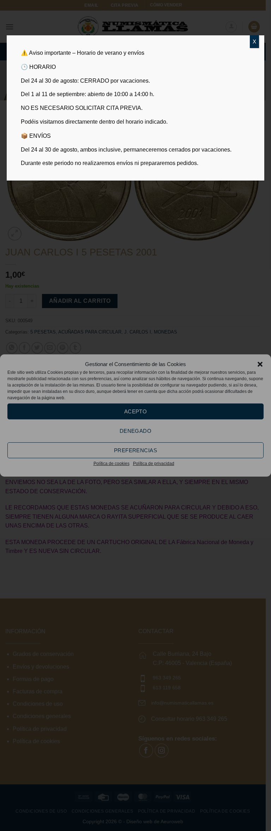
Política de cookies (112, 463)
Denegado (136, 431)
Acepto (135, 411)
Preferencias (135, 450)
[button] (260, 364)
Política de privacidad (153, 463)
